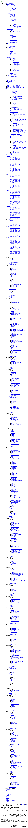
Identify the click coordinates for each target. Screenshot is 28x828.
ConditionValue (14, 491)
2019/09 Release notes (15, 215)
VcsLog (13, 718)
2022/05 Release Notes (15, 243)
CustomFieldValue (15, 324)
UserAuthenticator (15, 614)
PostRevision (14, 273)
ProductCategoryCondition (17, 389)
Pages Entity (12, 14)
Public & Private (13, 91)
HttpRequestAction (15, 523)
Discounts (15, 123)
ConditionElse (14, 539)
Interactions (9, 43)
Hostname (13, 716)
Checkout (13, 301)
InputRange (13, 468)
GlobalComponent (15, 328)
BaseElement (14, 484)
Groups (11, 49)
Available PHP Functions (12, 84)
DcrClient (13, 619)
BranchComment (15, 782)
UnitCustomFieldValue (16, 284)
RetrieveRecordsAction (16, 534)
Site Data (8, 795)
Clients (14, 59)
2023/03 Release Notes (15, 253)
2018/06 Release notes (15, 197)
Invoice (13, 569)
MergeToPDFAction (15, 541)
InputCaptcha (14, 479)
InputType (13, 333)
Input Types (12, 38)
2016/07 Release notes (15, 167)
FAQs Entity (12, 16)
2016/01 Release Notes (15, 162)
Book (12, 280)
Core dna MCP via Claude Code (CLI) (15, 87)
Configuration (16, 27)
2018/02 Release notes (15, 192)
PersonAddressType (15, 769)
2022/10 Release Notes (15, 247)
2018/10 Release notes (15, 202)
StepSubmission (14, 457)
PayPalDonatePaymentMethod (18, 580)
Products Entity (13, 42)
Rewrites (12, 66)
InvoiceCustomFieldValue (17, 573)
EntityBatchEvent (15, 529)
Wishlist (13, 666)
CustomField (14, 323)
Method (13, 699)
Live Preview (13, 8)
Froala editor (10, 81)
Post (12, 270)
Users (11, 48)
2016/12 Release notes (15, 173)
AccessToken (14, 613)
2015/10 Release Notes (15, 157)
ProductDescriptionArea (16, 660)
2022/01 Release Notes (15, 239)
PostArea (13, 272)
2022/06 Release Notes (15, 245)
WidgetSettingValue (15, 353)
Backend (23, 804)
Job (12, 259)
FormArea (13, 485)
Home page (7, 254)
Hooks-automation (14, 107)
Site (12, 713)
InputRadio (13, 467)
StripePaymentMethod (16, 575)
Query (7, 801)
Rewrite (13, 678)
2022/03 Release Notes (15, 241)
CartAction (13, 372)
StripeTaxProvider (15, 744)
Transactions (10, 41)
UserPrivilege (14, 763)
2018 (8, 190)
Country (13, 320)
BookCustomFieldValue (16, 285)
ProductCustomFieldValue (17, 657)
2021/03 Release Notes (15, 228)
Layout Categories (14, 36)
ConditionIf (13, 538)
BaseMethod (14, 708)
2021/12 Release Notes (15, 236)
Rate (12, 707)
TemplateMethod (15, 710)
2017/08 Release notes (15, 184)
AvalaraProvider (14, 743)
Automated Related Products (19, 114)
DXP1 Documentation (9, 88)
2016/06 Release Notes (15, 165)
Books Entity (13, 19)
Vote (12, 405)
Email (12, 589)
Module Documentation (12, 90)
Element (13, 600)
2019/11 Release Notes (15, 218)
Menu (12, 601)
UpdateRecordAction (16, 542)
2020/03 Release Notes (15, 223)
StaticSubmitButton (15, 481)
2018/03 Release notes (15, 193)
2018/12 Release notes (15, 204)
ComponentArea (15, 317)
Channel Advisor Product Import (20, 119)
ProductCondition (15, 390)
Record (13, 361)
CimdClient (13, 618)
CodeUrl (13, 375)
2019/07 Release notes (15, 213)
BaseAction (13, 395)
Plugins (14, 143)
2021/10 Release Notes (15, 234)
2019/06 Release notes (15, 212)
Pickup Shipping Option (18, 142)
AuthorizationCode (15, 611)
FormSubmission (15, 455)
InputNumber (14, 466)
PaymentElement (15, 503)
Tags (14, 25)
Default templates (12, 264)
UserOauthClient (15, 616)
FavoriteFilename (15, 444)
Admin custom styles (11, 82)
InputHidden (14, 475)
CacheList (13, 724)
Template (13, 591)
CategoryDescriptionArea (16, 652)
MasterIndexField (15, 690)
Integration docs (8, 79)
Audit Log (12, 71)
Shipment (13, 705)
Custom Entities (13, 40)
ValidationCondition (15, 458)
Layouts (12, 35)
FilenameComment (15, 439)
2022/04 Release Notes (15, 242)
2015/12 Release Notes (15, 159)
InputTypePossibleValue (16, 334)
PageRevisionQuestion (16, 424)
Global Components (17, 26)
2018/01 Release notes (15, 191)
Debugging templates (11, 80)
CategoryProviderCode (16, 735)
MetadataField (14, 628)
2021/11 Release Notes (15, 235)
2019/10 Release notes (15, 217)
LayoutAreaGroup (15, 339)
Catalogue (12, 113)
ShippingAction (14, 392)
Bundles (14, 97)
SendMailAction (14, 528)
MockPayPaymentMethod (17, 574)
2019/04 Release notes (15, 209)
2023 (8, 250)
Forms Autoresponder (17, 31)
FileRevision (14, 431)
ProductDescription (15, 658)
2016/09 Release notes (15, 169)
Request (13, 721)
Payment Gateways (14, 101)
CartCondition (14, 373)
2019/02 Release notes (15, 207)
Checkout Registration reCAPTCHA (16, 99)
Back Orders (15, 93)
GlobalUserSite (14, 514)
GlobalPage (13, 406)
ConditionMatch (14, 494)
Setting (12, 345)
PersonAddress (14, 768)
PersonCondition (15, 385)
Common (12, 23)
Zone (12, 701)
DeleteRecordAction (15, 552)
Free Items (15, 125)
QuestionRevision (15, 419)
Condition (13, 536)
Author (12, 750)
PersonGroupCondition (16, 386)
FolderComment (14, 440)
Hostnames (15, 63)
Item (12, 293)
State (12, 347)
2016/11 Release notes (15, 171)
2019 (8, 206)
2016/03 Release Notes (15, 164)
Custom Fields (13, 37)
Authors (11, 51)
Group (12, 697)
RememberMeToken (15, 617)
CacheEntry (14, 726)
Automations (10, 29)
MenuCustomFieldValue (16, 604)
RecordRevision (14, 364)
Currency (13, 322)
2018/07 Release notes (15, 198)
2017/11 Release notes (15, 187)
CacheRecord (14, 723)
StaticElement (14, 506)
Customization (10, 34)
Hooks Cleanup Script (17, 109)
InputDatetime (14, 462)
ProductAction (14, 387)
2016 (8, 160)
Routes (11, 73)
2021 (8, 226)
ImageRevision (14, 436)
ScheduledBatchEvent (16, 530)
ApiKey (13, 767)
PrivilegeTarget (14, 756)
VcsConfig (13, 717)
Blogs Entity (12, 15)
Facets (11, 77)
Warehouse (13, 564)
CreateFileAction (15, 527)
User (12, 760)
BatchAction (14, 525)
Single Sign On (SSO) (15, 12)
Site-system (12, 58)
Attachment (13, 586)
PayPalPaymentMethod (16, 577)
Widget (12, 351)
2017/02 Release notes (15, 176)
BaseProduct (14, 647)
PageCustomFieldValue (16, 286)
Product (13, 656)
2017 (8, 174)
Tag (12, 348)
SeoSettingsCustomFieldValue (17, 344)
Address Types (13, 53)
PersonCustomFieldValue (16, 755)
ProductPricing (14, 663)
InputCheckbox (14, 461)
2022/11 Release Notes (15, 248)
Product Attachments (17, 129)
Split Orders (15, 151)
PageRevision (14, 403)
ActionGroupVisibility (16, 500)
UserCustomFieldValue (16, 762)
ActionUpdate (14, 488)
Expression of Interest (17, 96)
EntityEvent (14, 524)
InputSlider (13, 470)
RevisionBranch (14, 780)
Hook (12, 521)
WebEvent (13, 531)
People (11, 52)
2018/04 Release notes (15, 195)
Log (12, 381)
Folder (12, 434)
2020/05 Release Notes (15, 225)
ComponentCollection (16, 318)
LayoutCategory (14, 340)
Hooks (11, 30)
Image (12, 435)
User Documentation (9, 3)
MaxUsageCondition (15, 383)
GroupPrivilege (14, 752)
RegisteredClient (15, 621)
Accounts (9, 47)
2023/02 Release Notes (15, 252)
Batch (12, 522)
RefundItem (14, 579)
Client (12, 610)
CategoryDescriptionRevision (17, 654)
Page (12, 281)
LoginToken (14, 765)
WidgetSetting (14, 352)
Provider (13, 733)
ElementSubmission (15, 451)
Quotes (14, 145)
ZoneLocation (14, 738)
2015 (8, 156)
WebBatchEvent (14, 533)
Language (13, 335)
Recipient (13, 593)
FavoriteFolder (14, 441)
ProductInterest (14, 662)
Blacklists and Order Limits (19, 140)
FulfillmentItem (14, 566)
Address (13, 308)
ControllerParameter (15, 599)
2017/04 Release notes (15, 179)
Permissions (12, 54)
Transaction (13, 563)
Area (12, 311)
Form (12, 452)
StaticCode (13, 478)
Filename (13, 433)
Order (12, 627)
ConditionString (14, 502)
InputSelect (13, 469)
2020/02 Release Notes (15, 221)
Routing (12, 153)
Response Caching (14, 10)
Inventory (12, 106)
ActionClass (14, 496)
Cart (12, 292)
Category (13, 312)
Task (12, 684)
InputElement (14, 505)
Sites (14, 60)
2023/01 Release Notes (15, 251)
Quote (12, 672)
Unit (12, 283)
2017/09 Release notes (15, 185)
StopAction (13, 545)
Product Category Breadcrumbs (19, 130)
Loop (12, 540)
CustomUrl (13, 325)
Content (9, 13)
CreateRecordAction (15, 546)
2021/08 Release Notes (15, 231)
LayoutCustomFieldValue (16, 341)
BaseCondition (14, 489)
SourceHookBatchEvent (16, 549)
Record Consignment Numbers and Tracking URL (18, 133)
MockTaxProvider (15, 741)
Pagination (8, 789)
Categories (15, 24)
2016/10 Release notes (15, 170)
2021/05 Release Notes (15, 230)
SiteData (13, 722)
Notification (14, 261)
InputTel (13, 472)
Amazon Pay (15, 102)
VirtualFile (13, 438)
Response (8, 791)
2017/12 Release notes (15, 189)
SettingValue (14, 346)
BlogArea (13, 274)
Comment (13, 269)
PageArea (13, 422)
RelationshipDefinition (16, 362)
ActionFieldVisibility (15, 497)
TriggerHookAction (15, 550)
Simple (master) (13, 76)
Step (12, 456)
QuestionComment (15, 420)
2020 (8, 219)
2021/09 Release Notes (15, 232)
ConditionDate (14, 495)
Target (12, 777)
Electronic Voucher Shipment (19, 124)
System (8, 57)
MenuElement (14, 262)
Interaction (13, 590)
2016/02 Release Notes (15, 163)
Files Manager (13, 18)
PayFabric (15, 104)
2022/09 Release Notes (15, 246)
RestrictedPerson (15, 302)
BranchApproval (15, 784)
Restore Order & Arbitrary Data (19, 147)
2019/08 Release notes (15, 214)
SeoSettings (13, 342)
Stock (12, 562)
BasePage (13, 641)
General (9, 7)
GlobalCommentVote (16, 409)
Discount (13, 380)
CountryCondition (15, 378)
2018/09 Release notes (15, 201)
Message (13, 295)
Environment (14, 719)
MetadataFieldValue (15, 629)
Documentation (13, 21)
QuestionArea (14, 423)
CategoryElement (15, 655)
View (12, 691)
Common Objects (16, 108)
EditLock (13, 326)
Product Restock (16, 95)
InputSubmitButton (15, 483)
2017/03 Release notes (15, 178)
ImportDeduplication (15, 331)
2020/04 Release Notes (15, 224)
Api (26, 804)
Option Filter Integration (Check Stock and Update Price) (19, 127)
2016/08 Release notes (15, 168)
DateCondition (14, 379)
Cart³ (14, 115)
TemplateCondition (15, 394)
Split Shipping (16, 152)
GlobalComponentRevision (17, 329)
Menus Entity (13, 20)
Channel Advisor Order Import (19, 141)
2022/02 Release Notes (15, 240)
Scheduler (12, 32)
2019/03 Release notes (15, 208)
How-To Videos (10, 4)
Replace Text (15, 69)
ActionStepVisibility (15, 499)
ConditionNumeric (15, 492)
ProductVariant (14, 665)
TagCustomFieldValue (16, 350)
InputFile (13, 464)
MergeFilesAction (15, 553)
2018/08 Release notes (15, 200)
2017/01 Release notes (15, 175)
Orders (11, 138)
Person (12, 754)
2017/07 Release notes (15, 182)
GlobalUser (13, 513)
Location (13, 702)
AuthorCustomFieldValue (16, 766)
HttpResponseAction (15, 551)
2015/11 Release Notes (15, 158)
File (12, 430)
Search (8, 75)
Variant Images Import (17, 135)
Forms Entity (13, 44)
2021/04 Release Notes (15, 229)
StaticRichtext (14, 477)
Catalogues (12, 92)
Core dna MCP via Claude (13, 86)
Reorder (14, 146)
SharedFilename (14, 442)
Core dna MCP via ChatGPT (13, 85)
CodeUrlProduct (14, 376)
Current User (9, 794)
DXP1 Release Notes (9, 154)
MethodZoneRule (15, 704)
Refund (13, 578)
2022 (8, 237)
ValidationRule (14, 459)
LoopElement (14, 535)
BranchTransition (15, 783)
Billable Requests (16, 64)
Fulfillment (13, 561)
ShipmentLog (14, 706)
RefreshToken (14, 612)
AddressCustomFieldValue (17, 309)
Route (12, 512)
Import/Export (16, 70)
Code (12, 374)
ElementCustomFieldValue (17, 602)
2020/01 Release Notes (15, 220)
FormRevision (14, 453)
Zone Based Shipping (14, 137)
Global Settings (13, 74)
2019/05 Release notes (15, 210)
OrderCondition (14, 384)
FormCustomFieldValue (16, 480)
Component (13, 315)
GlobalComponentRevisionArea (18, 330)
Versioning (12, 9)
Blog (12, 268)
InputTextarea (14, 473)
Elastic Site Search (14, 112)
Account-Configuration (15, 55)
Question (13, 418)
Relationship (14, 363)
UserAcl (13, 761)
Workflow (13, 776)
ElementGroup (14, 450)
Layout (12, 336)
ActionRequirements (15, 501)
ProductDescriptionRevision (17, 661)
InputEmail (13, 463)
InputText (13, 474)
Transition (13, 779)
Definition (13, 359)
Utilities (11, 68)
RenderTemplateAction (16, 544)
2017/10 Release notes (15, 186)
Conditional (13, 486)
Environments (16, 62)
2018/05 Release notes (15, 196)
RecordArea (14, 366)
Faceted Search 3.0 (14, 110)
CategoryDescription (15, 651)
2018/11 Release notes (15, 203)
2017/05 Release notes (15, 180)
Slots (11, 136)
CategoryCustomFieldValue (17, 313)
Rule (12, 391)
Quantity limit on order (18, 131)
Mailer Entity (13, 46)
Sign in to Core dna (11, 5)
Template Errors (16, 65)
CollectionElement (15, 314)
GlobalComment (15, 408)
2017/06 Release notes (15, 181)
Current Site (8, 793)
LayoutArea (14, 337)
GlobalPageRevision (15, 407)
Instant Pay (15, 103)
